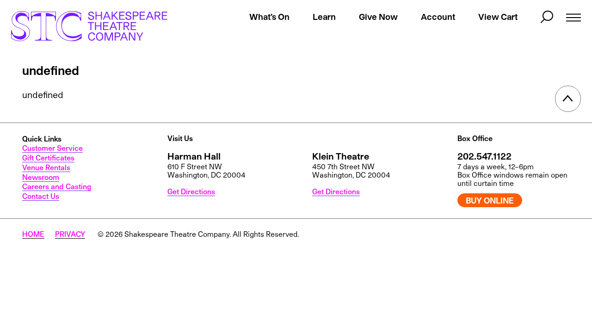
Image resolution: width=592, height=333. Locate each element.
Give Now (378, 17)
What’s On (269, 17)
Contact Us (40, 196)
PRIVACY (70, 234)
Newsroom (40, 177)
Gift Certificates (48, 158)
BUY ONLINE (490, 200)
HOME (33, 234)
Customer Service (52, 148)
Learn (324, 17)
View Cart (498, 17)
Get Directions (191, 191)
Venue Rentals (46, 167)
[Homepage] (89, 26)
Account (438, 17)
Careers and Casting (56, 186)
